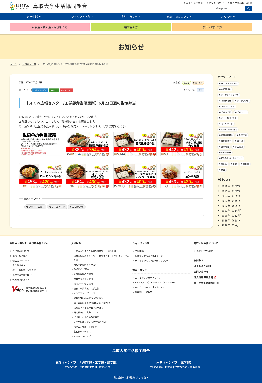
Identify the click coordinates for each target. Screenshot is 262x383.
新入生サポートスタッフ (232, 158)
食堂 (223, 169)
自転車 (246, 163)
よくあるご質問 (194, 3)
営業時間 (225, 146)
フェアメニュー (36, 206)
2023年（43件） (232, 201)
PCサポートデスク (229, 83)
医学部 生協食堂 (143, 292)
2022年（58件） (232, 206)
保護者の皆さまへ (20, 279)
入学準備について (20, 250)
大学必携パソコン (20, 265)
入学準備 (243, 135)
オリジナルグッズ (82, 336)
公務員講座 (226, 140)
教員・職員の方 (212, 27)
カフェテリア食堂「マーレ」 (149, 277)
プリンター (242, 112)
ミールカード (58, 206)
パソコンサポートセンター (86, 326)
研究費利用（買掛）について (87, 312)
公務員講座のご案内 (83, 274)
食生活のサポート (20, 260)
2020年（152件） (232, 215)
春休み (224, 163)
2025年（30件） (232, 191)
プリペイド (226, 112)
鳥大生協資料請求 (239, 3)
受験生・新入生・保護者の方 (49, 27)
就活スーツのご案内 (83, 283)
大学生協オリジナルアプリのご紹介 (91, 321)
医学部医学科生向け (22, 274)
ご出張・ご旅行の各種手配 (86, 317)
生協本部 (139, 250)
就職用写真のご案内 (83, 278)
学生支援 (239, 146)
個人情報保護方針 (203, 277)
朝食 (235, 163)
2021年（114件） (232, 210)
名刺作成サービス (82, 331)
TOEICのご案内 (81, 269)
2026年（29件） (232, 186)
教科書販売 (226, 152)
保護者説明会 (227, 135)
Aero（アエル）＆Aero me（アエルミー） (155, 282)
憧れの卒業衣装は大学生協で (87, 288)
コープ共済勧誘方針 (204, 283)
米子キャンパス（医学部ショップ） (152, 260)
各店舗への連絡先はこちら (130, 377)
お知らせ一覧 (29, 64)
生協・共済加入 (19, 255)
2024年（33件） (232, 196)
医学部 (240, 140)
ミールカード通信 (229, 129)
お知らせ (198, 260)
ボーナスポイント (229, 118)
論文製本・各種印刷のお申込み (88, 307)
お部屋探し (226, 89)
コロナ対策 (78, 206)
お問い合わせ (216, 3)
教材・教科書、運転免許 (24, 270)
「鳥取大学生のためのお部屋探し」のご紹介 (95, 250)
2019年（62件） (232, 220)
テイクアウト (243, 100)
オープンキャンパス (230, 94)
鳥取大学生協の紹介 (205, 250)
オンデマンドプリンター (85, 293)
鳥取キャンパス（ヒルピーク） (150, 255)
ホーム (13, 64)
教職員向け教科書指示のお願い (88, 298)
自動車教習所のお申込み (85, 264)
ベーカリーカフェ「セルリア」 (150, 287)
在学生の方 (131, 27)
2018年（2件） (231, 225)
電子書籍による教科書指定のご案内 (91, 302)
